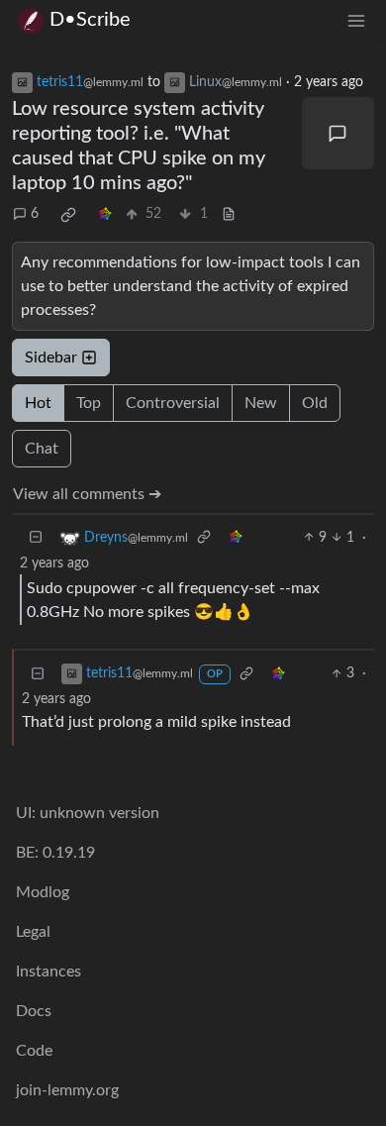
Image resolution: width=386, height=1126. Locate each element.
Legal (33, 932)
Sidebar (51, 357)
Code (34, 1051)
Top (88, 403)
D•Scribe (90, 20)
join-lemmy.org (67, 1090)
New (260, 403)
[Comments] (338, 133)
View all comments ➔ (87, 494)
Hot (38, 403)
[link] (68, 215)
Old (315, 403)
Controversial (173, 403)
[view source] (228, 214)
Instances (48, 971)
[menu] (356, 20)
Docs (33, 1011)
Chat (41, 449)
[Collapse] (35, 538)
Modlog (42, 892)
